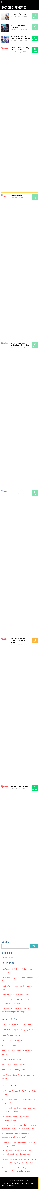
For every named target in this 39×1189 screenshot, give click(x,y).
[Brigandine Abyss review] (5, 16)
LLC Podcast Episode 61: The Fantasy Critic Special (18, 1092)
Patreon (3, 1183)
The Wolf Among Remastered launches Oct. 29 (19, 979)
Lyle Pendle (14, 16)
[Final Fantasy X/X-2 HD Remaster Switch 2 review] (5, 39)
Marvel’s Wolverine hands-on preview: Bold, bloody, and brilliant (19, 1110)
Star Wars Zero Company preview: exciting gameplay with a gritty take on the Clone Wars (18, 1161)
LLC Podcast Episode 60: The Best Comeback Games (15, 1118)
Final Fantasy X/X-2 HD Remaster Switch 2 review (20, 37)
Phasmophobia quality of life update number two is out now (16, 1001)
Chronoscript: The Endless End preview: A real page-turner (18, 1144)
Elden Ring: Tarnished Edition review (16, 1024)
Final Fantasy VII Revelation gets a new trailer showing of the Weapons (17, 1010)
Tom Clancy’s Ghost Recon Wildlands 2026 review (18, 1076)
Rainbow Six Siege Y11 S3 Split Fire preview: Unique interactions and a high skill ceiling (19, 1127)
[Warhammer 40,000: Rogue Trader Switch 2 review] (5, 709)
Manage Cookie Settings (8, 1185)
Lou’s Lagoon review (9, 1045)
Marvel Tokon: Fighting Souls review (16, 1070)
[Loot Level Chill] (7, 1)
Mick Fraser (14, 29)
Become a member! (8, 957)
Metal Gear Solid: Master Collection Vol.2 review (17, 1052)
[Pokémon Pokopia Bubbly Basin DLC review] (5, 119)
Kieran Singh (14, 197)
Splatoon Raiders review (19, 786)
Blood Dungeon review (10, 1035)
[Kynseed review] (5, 266)
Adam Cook (14, 788)
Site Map (30, 1183)
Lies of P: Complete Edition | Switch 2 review (20, 344)
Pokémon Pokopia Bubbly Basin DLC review (20, 49)
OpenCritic (17, 1183)
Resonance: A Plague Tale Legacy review (17, 1029)
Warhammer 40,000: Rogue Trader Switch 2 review (19, 640)
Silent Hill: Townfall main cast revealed (17, 994)
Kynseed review (16, 195)
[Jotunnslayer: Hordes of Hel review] (5, 28)
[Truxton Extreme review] (5, 562)
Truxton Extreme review (20, 491)
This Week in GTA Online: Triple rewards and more (17, 970)
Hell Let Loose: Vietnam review (13, 1064)
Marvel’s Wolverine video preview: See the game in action (18, 1101)
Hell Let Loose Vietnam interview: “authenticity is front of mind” (15, 1135)
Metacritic (10, 1183)
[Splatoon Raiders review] (5, 857)
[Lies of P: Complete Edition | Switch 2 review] (5, 414)
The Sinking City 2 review (11, 1040)
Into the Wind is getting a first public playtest (16, 987)
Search (6, 942)
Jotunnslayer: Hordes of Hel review (19, 26)
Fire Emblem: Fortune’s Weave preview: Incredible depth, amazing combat (17, 1152)
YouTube (24, 1183)
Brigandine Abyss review (20, 14)
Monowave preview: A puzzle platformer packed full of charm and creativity (17, 1169)
